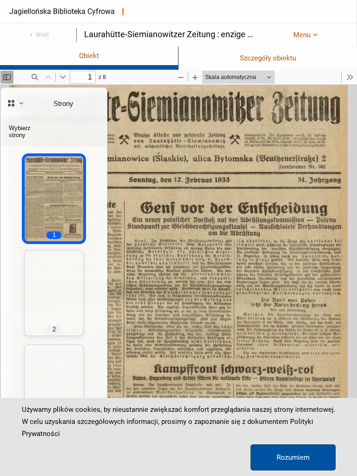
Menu (302, 35)
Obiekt (89, 56)
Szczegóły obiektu (268, 58)
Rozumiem (293, 457)
